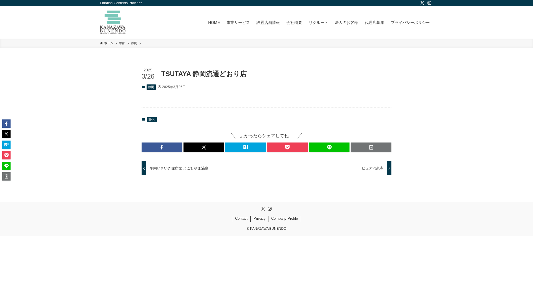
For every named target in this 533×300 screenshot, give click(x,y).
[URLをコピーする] (371, 147)
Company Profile (284, 218)
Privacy (259, 218)
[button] (162, 147)
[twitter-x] (422, 3)
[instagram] (429, 3)
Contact (241, 218)
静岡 (151, 87)
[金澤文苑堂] (112, 22)
